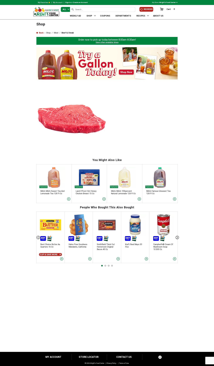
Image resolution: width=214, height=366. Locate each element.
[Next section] (177, 237)
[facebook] (160, 358)
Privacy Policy (111, 363)
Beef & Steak (68, 33)
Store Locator (89, 357)
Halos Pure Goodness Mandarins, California (78, 245)
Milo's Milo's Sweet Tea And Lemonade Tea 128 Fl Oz (52, 192)
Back (41, 33)
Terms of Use (124, 363)
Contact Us (124, 357)
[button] (168, 2)
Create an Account (80, 2)
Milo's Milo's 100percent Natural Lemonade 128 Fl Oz (123, 192)
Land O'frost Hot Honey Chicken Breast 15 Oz (86, 192)
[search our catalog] (72, 9)
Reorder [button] (148, 9)
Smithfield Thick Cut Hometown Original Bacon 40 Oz (106, 246)
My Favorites (43, 2)
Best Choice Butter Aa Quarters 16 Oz (50, 245)
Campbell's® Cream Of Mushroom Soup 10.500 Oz (163, 246)
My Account (58, 2)
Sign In (68, 2)
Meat (56, 33)
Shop (48, 33)
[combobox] (65, 9)
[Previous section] (36, 237)
